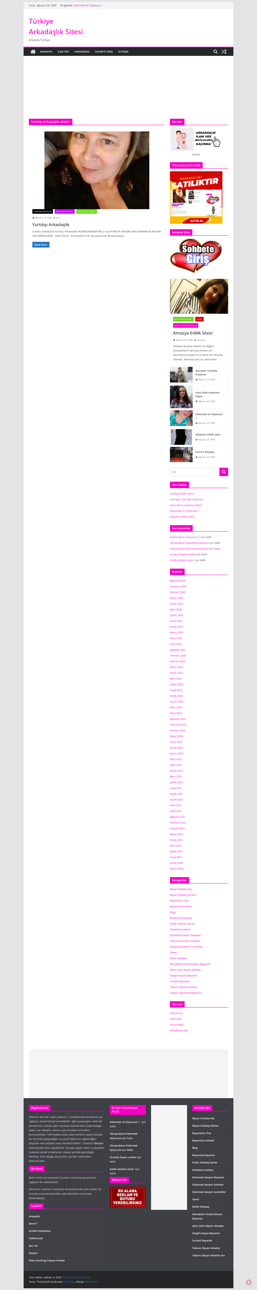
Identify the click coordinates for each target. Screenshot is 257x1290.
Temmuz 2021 (178, 822)
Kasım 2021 (176, 799)
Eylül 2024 (176, 713)
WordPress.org (178, 1030)
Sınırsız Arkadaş (204, 452)
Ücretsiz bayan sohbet (183, 554)
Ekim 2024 (176, 707)
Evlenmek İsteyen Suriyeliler (186, 946)
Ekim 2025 (176, 638)
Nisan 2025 (176, 672)
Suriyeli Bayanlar (180, 981)
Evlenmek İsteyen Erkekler (185, 941)
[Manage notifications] (249, 1282)
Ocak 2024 (176, 742)
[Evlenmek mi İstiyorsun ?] (181, 418)
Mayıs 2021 (176, 834)
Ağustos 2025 (177, 649)
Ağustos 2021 (177, 816)
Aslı (58, 217)
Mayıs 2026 (176, 598)
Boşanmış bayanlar (43, 211)
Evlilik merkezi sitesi (182, 560)
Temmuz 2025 (178, 655)
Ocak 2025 (176, 690)
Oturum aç (176, 1013)
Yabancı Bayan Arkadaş (183, 987)
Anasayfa (46, 51)
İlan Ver (63, 51)
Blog (172, 912)
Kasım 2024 (176, 701)
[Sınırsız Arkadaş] (181, 454)
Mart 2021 (176, 845)
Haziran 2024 (177, 730)
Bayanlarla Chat (179, 900)
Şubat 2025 (176, 684)
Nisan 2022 (176, 770)
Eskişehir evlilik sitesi (207, 434)
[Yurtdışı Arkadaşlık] (96, 170)
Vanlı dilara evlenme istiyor (207, 394)
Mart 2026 (176, 609)
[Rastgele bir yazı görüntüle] (224, 51)
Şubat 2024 (176, 736)
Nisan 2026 (176, 603)
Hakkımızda (81, 51)
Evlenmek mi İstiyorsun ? (88, 5)
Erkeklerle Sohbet (180, 929)
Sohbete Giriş (104, 51)
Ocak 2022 (176, 788)
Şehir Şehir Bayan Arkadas (185, 969)
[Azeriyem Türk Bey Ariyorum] (181, 375)
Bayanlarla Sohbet (86, 211)
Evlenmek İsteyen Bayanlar (185, 935)
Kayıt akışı (176, 1018)
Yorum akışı (177, 1024)
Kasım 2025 (176, 632)
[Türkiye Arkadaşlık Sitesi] (33, 51)
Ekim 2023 (176, 759)
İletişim (123, 51)
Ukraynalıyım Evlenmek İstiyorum (189, 543)
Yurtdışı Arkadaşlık (50, 224)
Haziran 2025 (177, 661)
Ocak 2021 (176, 857)
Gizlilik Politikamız (40, 1231)
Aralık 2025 (176, 626)
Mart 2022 (176, 776)
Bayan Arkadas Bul (64, 211)
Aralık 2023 (176, 747)
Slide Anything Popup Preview (47, 1260)
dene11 (33, 1223)
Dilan (217, 548)
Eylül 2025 (176, 644)
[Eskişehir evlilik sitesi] (181, 437)
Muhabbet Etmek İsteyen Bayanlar (190, 964)
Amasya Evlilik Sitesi (192, 333)
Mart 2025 (176, 678)
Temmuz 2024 (178, 724)
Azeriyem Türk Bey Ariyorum (206, 372)
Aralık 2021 (176, 793)
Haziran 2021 (177, 828)
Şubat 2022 (176, 782)
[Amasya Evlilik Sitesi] (199, 296)
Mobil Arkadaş (178, 958)
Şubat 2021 (176, 851)
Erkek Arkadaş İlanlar (182, 923)
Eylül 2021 (176, 811)
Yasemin (201, 340)
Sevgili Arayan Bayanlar (185, 325)
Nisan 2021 (176, 839)
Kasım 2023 (176, 753)
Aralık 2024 (176, 695)
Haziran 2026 (177, 592)
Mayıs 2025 (176, 667)
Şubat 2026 (176, 615)
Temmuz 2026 (178, 586)
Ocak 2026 (176, 621)
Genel (199, 319)
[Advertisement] (128, 82)
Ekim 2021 (176, 805)
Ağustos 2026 (177, 580)
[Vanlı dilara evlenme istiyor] (181, 396)
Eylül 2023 (176, 765)
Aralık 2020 (176, 863)
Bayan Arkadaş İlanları (183, 894)
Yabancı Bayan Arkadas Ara (186, 992)
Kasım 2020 (176, 868)
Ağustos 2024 (177, 719)
